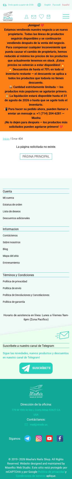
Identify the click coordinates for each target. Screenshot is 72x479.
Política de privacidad (15, 281)
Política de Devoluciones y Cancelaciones (26, 295)
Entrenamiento (11, 262)
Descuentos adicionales (16, 218)
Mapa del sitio (11, 255)
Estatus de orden (12, 204)
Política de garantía (14, 301)
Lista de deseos (11, 211)
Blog (5, 249)
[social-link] (28, 439)
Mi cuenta (8, 197)
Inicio (6, 138)
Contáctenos (10, 235)
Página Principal (36, 156)
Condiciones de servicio (31, 476)
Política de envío (12, 288)
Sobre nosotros (11, 242)
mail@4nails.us (38, 424)
